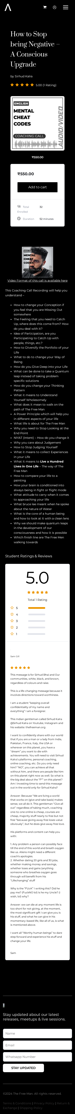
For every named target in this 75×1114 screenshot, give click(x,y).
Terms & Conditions (17, 1103)
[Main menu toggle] (66, 7)
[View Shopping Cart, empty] (45, 7)
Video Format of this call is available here (38, 280)
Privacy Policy (44, 1103)
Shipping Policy (31, 1108)
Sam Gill (14, 656)
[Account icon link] (54, 7)
